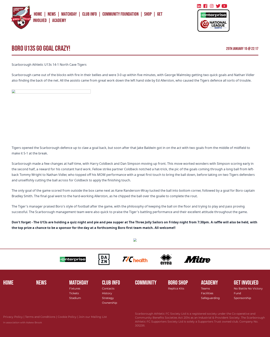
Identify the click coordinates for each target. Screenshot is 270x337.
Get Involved (246, 282)
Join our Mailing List (93, 317)
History (107, 293)
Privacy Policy (14, 317)
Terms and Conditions (41, 317)
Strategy (108, 298)
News (52, 14)
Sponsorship (242, 298)
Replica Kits (176, 288)
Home (38, 14)
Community (146, 282)
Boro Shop (178, 282)
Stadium (75, 298)
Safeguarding (210, 298)
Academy (59, 20)
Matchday (69, 14)
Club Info (89, 14)
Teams (205, 288)
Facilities (207, 293)
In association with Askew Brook (22, 322)
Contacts (108, 288)
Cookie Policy (68, 317)
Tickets (74, 293)
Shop (148, 14)
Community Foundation (120, 14)
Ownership (109, 303)
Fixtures (74, 288)
